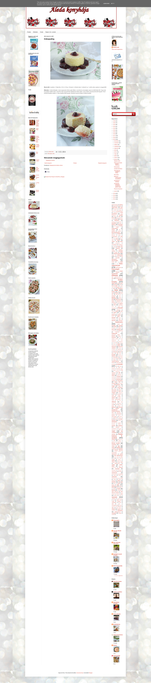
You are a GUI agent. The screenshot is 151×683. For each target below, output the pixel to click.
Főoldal (29, 32)
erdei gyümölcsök (119, 278)
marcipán (113, 379)
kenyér (119, 336)
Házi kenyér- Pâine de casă (37, 169)
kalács (120, 317)
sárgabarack (114, 448)
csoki (113, 249)
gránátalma (114, 298)
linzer (119, 367)
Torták (41, 32)
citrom (117, 239)
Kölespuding (116, 166)
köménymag (115, 351)
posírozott (113, 423)
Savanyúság (114, 452)
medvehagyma (117, 384)
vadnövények (120, 498)
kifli (120, 337)
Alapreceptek (114, 207)
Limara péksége (117, 614)
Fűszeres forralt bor (118, 188)
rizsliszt (119, 440)
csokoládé (120, 251)
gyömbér (113, 302)
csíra (114, 246)
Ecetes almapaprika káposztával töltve (37, 139)
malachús (113, 374)
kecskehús (114, 328)
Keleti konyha (114, 330)
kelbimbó (119, 329)
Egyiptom (117, 272)
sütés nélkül (120, 462)
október (116, 144)
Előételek (35, 32)
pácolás (119, 405)
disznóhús (114, 259)
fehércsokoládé (115, 285)
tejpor (115, 483)
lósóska (113, 368)
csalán (121, 241)
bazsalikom (114, 223)
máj (122, 370)
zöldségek (114, 513)
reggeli (113, 431)
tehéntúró (114, 482)
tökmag (113, 490)
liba (116, 366)
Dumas (113, 262)
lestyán (113, 362)
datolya (113, 255)
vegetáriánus (114, 502)
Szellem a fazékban (117, 591)
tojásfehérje (114, 486)
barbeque (113, 221)
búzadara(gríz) (114, 236)
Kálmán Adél (116, 47)
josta (120, 312)
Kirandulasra (120, 341)
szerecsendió (114, 474)
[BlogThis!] (60, 152)
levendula (113, 364)
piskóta (114, 417)
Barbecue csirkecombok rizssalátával (117, 177)
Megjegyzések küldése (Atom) (56, 165)
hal (114, 304)
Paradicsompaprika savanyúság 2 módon (37, 123)
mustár (119, 395)
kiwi (116, 342)
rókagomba (119, 441)
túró (122, 494)
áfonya (121, 204)
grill (112, 299)
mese (113, 387)
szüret (119, 479)
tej (118, 482)
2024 (114, 124)
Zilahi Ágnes (118, 507)
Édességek (50, 153)
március (116, 157)
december (116, 141)
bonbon (113, 229)
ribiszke (113, 439)
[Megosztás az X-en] (62, 152)
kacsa (113, 316)
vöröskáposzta (114, 505)
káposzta (114, 320)
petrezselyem (114, 416)
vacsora (114, 497)
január (115, 191)
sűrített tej (114, 462)
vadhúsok (113, 498)
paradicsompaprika (116, 411)
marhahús (118, 379)
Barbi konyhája (116, 655)
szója (118, 478)
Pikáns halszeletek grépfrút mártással (118, 164)
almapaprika (116, 208)
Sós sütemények (118, 455)
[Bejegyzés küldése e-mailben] (56, 151)
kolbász (118, 345)
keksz (113, 329)
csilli (113, 245)
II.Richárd (118, 309)
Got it (112, 3)
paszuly (113, 415)
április (115, 155)
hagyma (121, 303)
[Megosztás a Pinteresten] (65, 152)
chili (120, 237)
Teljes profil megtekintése (117, 49)
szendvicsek (114, 472)
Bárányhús (117, 220)
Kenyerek (114, 337)
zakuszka (119, 506)
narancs (113, 397)
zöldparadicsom (118, 511)
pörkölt (119, 423)
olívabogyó (119, 403)
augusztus (116, 148)
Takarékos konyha (117, 581)
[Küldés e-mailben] (59, 152)
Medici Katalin (120, 383)
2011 (114, 199)
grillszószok (118, 299)
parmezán (119, 412)
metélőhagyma (120, 387)
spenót (113, 460)
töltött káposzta (115, 491)
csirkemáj (118, 248)
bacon (113, 217)
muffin (113, 395)
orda (112, 404)
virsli (112, 503)
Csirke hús (120, 246)
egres (117, 271)
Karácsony (119, 322)
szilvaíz (119, 475)
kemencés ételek (116, 334)
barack (121, 219)
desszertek (120, 255)
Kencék (113, 336)
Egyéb (121, 271)
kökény (118, 350)
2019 (114, 132)
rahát (120, 428)
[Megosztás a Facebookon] (63, 152)
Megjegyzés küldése (50, 160)
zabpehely (113, 506)
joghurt (114, 312)
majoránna (114, 372)
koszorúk (119, 349)
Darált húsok (117, 253)
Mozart (114, 393)
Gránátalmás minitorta (117, 181)
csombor (115, 252)
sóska (121, 456)
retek (120, 432)
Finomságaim (116, 520)
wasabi (120, 505)
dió (122, 256)
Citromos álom (37, 160)
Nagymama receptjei (116, 396)
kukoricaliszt (115, 357)
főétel (116, 290)
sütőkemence (117, 463)
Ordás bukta (37, 129)
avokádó (121, 215)
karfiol (115, 326)
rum (120, 444)
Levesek (120, 364)
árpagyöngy (115, 212)
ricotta (121, 439)
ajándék (119, 205)
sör (114, 458)
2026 (114, 121)
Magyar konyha (116, 370)
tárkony (118, 480)
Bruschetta (116, 174)
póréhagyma (114, 421)
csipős (117, 245)
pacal (113, 405)
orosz (116, 404)
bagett (118, 217)
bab (119, 216)
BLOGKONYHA (116, 624)
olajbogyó (114, 401)
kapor (120, 319)
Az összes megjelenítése (118, 575)
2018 (114, 133)
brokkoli (119, 233)
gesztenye (114, 295)
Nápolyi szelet (117, 161)
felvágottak (117, 287)
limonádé (113, 367)
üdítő (120, 495)
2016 (114, 137)
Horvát (119, 306)
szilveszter (114, 476)
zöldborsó (119, 509)
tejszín (119, 483)
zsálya (120, 513)
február (115, 159)
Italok (117, 311)
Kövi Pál (119, 353)
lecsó (122, 358)
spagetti (113, 459)
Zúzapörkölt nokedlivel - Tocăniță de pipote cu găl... (117, 185)
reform (119, 429)
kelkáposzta (120, 330)
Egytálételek (115, 273)
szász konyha (114, 471)
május (115, 153)
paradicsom (114, 409)
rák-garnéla (114, 429)
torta (122, 487)
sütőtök (113, 464)
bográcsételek (115, 228)
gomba (113, 297)
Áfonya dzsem (37, 191)
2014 (114, 193)
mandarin (113, 376)
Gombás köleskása (118, 168)
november (116, 142)
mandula (119, 376)
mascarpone (120, 380)
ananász (115, 209)
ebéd (121, 262)
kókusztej (113, 345)
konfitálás (113, 349)
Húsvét (120, 308)
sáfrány (113, 446)
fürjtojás (116, 293)
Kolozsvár (114, 346)
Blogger (90, 672)
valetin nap (119, 499)
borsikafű (119, 231)
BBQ (120, 223)
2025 (114, 122)
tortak (114, 488)
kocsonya (121, 342)
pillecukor (121, 416)
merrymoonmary (79, 672)
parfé (113, 412)
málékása (119, 374)
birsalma (121, 225)
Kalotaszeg (114, 319)
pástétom (113, 413)
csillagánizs (121, 244)
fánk (122, 283)
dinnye (118, 256)
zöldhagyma (120, 510)
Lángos (114, 358)
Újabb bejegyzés (48, 163)
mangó (113, 378)
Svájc (120, 466)
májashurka (118, 371)
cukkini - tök (114, 241)
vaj (113, 499)
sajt (119, 446)
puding (119, 424)
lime (120, 366)
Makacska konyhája (117, 565)
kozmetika (113, 350)
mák (119, 372)
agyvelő (115, 205)
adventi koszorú (115, 204)
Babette (115, 645)
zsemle (113, 514)
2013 (114, 195)
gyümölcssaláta (120, 302)
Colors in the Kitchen (118, 634)
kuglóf (120, 354)
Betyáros (115, 225)
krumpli (113, 354)
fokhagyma (120, 288)
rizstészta (113, 441)
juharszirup (114, 313)
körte (113, 353)
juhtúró (118, 315)
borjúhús (113, 231)
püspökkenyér (114, 428)
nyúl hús (119, 400)
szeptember (116, 146)
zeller (113, 507)
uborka (115, 495)
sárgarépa (120, 448)
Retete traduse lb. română (117, 436)
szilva (115, 475)
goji (119, 295)
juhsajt (113, 315)
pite (112, 419)
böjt (112, 233)
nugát (113, 400)
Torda (120, 486)
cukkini (118, 240)
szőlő (122, 478)
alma (122, 207)
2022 (114, 128)
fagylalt (113, 283)
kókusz (118, 344)
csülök (121, 252)
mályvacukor (119, 375)
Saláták (118, 447)
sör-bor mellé (118, 458)
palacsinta (120, 407)
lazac (118, 358)
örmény (120, 404)
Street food (119, 460)
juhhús (119, 313)
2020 (114, 130)
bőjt (115, 233)
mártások (113, 380)
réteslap (113, 434)
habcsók (115, 303)
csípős (121, 245)
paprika (117, 408)
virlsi (120, 502)
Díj (114, 256)
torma (113, 487)
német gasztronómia (116, 399)
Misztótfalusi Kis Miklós (116, 391)
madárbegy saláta (119, 368)
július (115, 150)
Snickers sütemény (37, 177)
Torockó (117, 487)
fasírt (120, 284)
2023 (114, 126)
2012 (114, 197)
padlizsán (114, 407)
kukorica (113, 356)
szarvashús (114, 470)
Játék (122, 311)
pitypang (116, 419)
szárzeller (119, 470)
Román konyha (116, 443)
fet (122, 287)
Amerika (121, 208)
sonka (121, 454)
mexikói (114, 388)
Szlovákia (113, 478)
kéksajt (119, 328)
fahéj (118, 283)
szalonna (121, 467)
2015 (114, 139)
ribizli (118, 439)
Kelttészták (114, 333)
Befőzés (113, 224)
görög (120, 297)
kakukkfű (113, 317)
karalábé (113, 325)
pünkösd (117, 427)
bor (119, 229)
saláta (113, 447)
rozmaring (114, 444)
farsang (115, 284)
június (115, 152)
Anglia (120, 209)
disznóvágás (115, 260)
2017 (114, 135)
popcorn (119, 420)
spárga (119, 459)
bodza (117, 227)
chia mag (116, 237)
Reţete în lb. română (50, 32)
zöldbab (113, 509)
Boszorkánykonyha (116, 232)
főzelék (113, 291)
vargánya (119, 501)
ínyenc (113, 311)
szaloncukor (114, 467)
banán (116, 219)
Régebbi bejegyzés (102, 163)
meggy (113, 386)
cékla (121, 236)
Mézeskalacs (114, 389)
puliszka (113, 425)
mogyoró (113, 392)
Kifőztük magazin (115, 338)
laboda (121, 357)
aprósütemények (119, 211)
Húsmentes (114, 308)
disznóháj (117, 257)
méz (119, 388)
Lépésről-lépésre (115, 361)
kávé (120, 326)
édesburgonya (118, 267)
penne (119, 415)
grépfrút (120, 298)
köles (53, 153)
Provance (113, 424)
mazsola (113, 383)
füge (112, 292)
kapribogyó (120, 320)
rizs (114, 440)
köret (120, 351)
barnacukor (119, 221)
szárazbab (117, 468)
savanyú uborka (117, 451)
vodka (119, 503)
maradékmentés (119, 378)
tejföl (122, 482)
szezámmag (120, 474)
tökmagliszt (119, 490)
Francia (119, 291)
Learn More (106, 3)
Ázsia (115, 216)
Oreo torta (37, 153)
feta (114, 288)
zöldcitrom (113, 510)
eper (113, 278)
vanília (113, 501)
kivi (113, 342)
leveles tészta (118, 362)
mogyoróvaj (121, 392)
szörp (115, 479)
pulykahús (120, 425)
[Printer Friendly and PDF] (47, 173)
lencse (114, 359)
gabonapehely (118, 294)
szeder (120, 471)
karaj (118, 324)
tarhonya (113, 480)
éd (115, 263)
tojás (118, 484)
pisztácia (119, 417)
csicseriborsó (114, 244)
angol (113, 211)
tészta (113, 484)
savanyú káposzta (118, 450)
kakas (118, 316)
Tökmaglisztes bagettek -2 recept (117, 171)
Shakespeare (114, 454)
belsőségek (120, 224)
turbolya (117, 494)
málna (113, 375)
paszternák (119, 413)
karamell (121, 325)
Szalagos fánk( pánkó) (37, 145)
